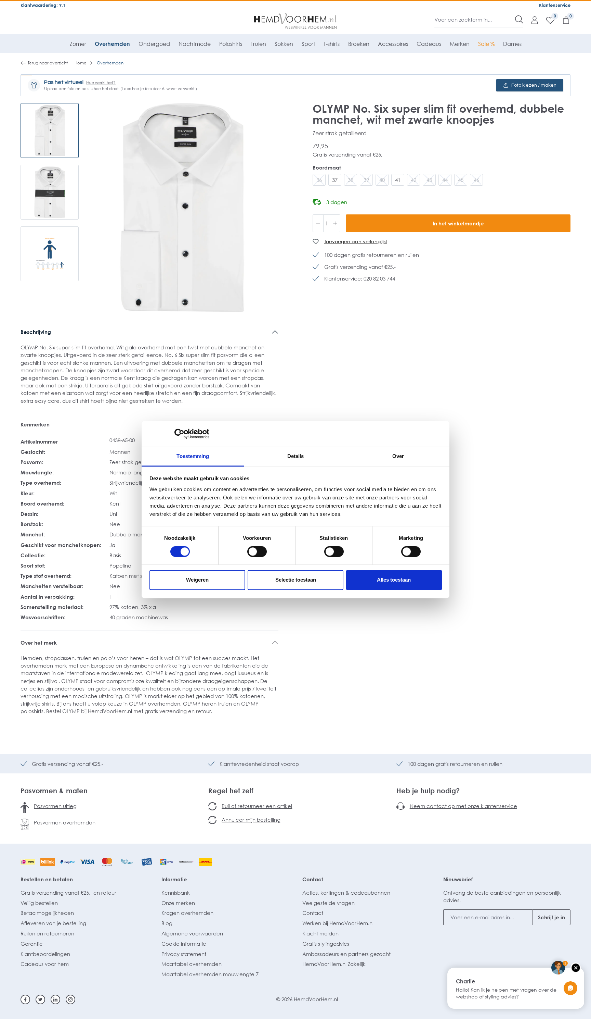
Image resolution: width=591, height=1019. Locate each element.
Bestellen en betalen (47, 879)
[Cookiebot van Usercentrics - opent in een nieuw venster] (179, 433)
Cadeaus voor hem (45, 964)
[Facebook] (25, 999)
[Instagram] (70, 999)
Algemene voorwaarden (192, 933)
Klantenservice (554, 5)
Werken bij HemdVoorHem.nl (337, 923)
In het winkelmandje (458, 223)
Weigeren (197, 580)
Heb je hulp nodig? (428, 790)
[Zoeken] (519, 19)
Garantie (32, 944)
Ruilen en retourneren (47, 933)
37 (335, 180)
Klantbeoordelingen (45, 954)
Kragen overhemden (187, 913)
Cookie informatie (183, 944)
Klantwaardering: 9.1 (43, 5)
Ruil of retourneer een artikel (257, 806)
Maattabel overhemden (191, 964)
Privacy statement (183, 954)
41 (397, 180)
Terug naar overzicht (48, 62)
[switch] (257, 551)
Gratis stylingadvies (325, 944)
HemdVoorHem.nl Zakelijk (334, 964)
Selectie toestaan (295, 580)
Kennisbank (175, 893)
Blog (166, 923)
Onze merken (178, 903)
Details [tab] (295, 456)
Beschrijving (36, 332)
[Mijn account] (531, 20)
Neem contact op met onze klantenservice (463, 806)
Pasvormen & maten (54, 790)
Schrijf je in (551, 917)
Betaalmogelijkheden (47, 913)
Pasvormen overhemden (64, 822)
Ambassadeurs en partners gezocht (346, 954)
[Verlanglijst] (547, 20)
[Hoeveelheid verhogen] (335, 223)
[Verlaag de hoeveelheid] (318, 223)
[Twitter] (40, 999)
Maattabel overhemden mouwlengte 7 (210, 974)
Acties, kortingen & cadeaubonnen (346, 893)
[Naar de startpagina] (296, 21)
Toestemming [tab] (192, 456)
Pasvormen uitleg (55, 806)
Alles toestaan (394, 580)
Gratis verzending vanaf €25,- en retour (68, 893)
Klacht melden (320, 933)
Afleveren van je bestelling (53, 923)
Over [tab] (398, 456)
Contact (312, 879)
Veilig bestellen (39, 903)
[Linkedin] (55, 999)
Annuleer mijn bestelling (251, 820)
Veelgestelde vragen (328, 903)
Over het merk (39, 642)
